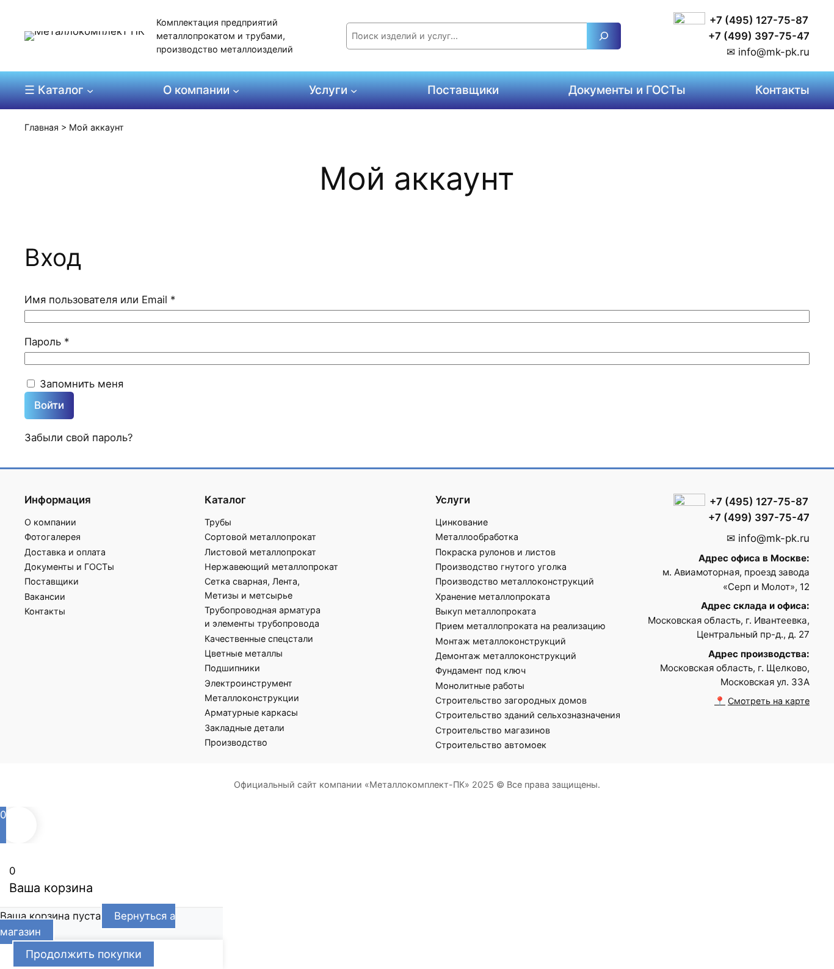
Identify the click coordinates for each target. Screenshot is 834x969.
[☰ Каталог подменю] (90, 90)
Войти (49, 405)
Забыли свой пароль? (78, 437)
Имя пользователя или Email (131, 299)
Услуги (452, 500)
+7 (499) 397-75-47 (759, 36)
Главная (41, 127)
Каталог (225, 500)
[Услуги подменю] (353, 90)
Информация (57, 500)
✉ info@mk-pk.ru (768, 52)
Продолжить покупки (84, 954)
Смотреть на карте (769, 701)
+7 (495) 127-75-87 (758, 20)
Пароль (78, 341)
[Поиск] (604, 36)
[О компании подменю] (236, 90)
